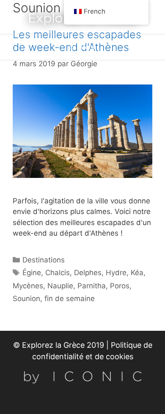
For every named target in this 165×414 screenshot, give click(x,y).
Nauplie (60, 286)
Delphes (88, 272)
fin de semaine (69, 298)
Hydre (116, 272)
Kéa (137, 272)
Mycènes (28, 286)
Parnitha (91, 286)
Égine (31, 272)
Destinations (43, 260)
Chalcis (57, 272)
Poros (119, 286)
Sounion (26, 298)
